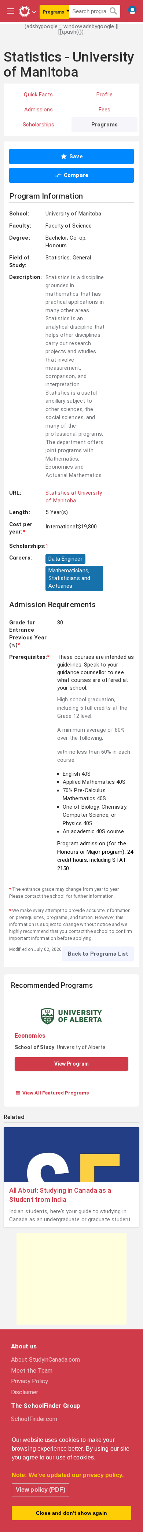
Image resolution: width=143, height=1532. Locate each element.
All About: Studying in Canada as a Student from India (60, 1194)
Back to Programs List (98, 953)
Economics (30, 1035)
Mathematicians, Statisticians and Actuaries (69, 578)
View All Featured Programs (52, 1093)
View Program (71, 1064)
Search (113, 11)
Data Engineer (65, 558)
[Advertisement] (71, 1279)
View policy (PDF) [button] (40, 1490)
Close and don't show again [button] (71, 1513)
